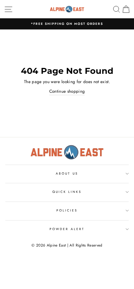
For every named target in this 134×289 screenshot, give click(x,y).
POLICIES (67, 210)
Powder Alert (67, 229)
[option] (67, 23)
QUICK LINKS (67, 191)
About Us (67, 173)
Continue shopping (67, 91)
